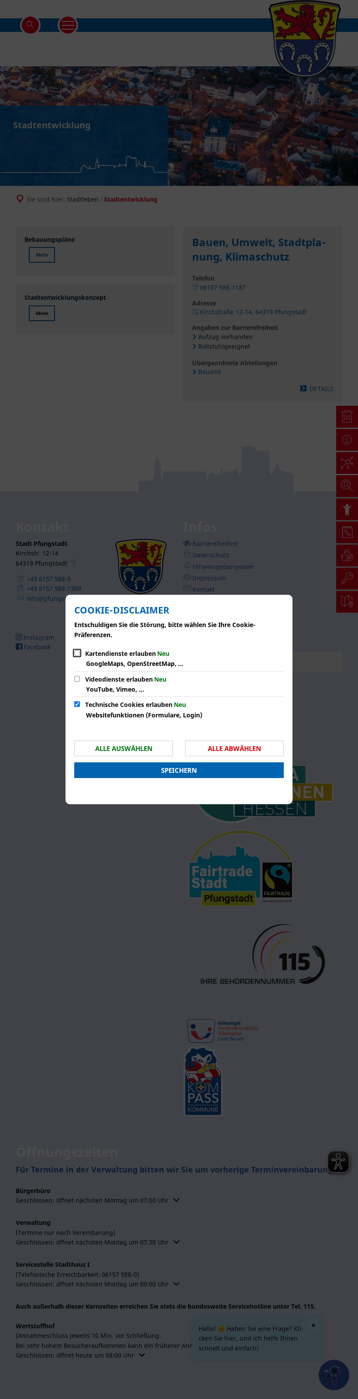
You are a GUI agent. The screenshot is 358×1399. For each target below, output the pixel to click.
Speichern (179, 770)
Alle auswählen (123, 748)
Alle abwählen (234, 748)
